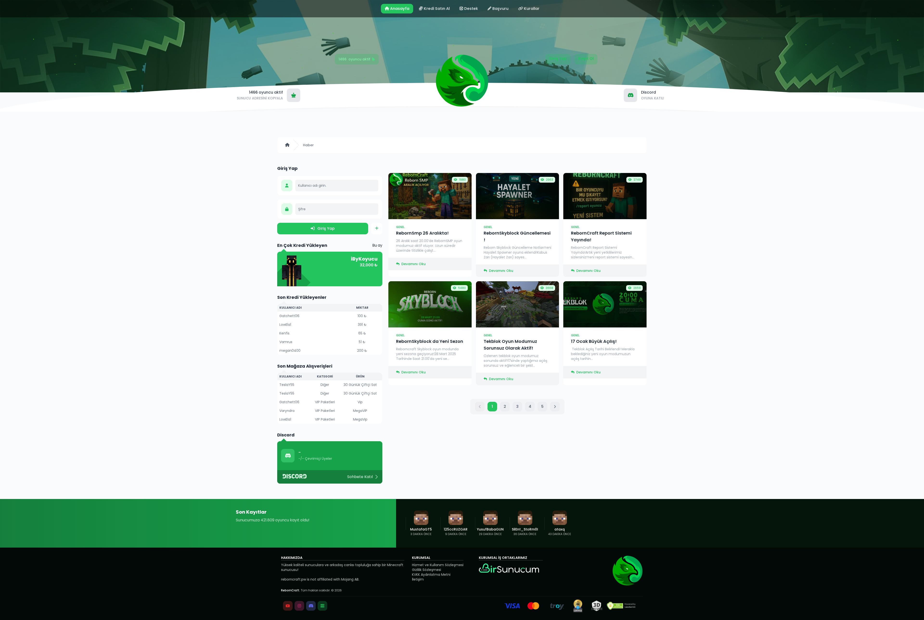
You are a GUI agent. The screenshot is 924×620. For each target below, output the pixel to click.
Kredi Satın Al (436, 8)
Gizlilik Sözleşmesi (426, 569)
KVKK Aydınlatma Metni (431, 574)
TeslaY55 (286, 384)
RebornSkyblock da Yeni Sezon (429, 341)
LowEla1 (285, 324)
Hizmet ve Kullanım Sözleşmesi (437, 564)
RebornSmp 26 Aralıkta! (422, 233)
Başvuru (499, 8)
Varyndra (287, 410)
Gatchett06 (289, 315)
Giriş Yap (558, 58)
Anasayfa (399, 8)
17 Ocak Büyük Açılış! (594, 341)
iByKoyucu (364, 259)
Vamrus (285, 341)
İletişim (418, 579)
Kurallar (531, 8)
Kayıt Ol (586, 58)
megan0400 (290, 350)
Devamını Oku (413, 264)
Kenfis (284, 333)
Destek (470, 8)
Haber (308, 145)
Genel (400, 227)
